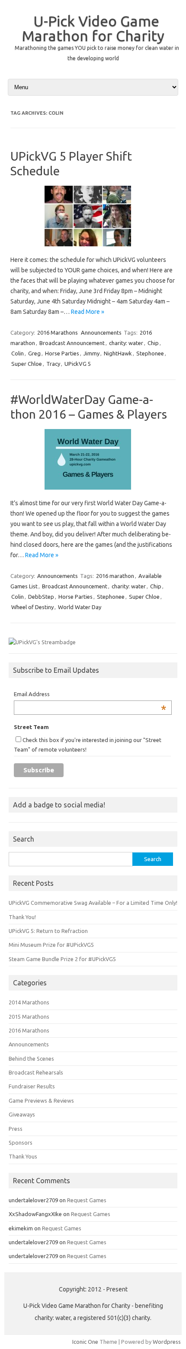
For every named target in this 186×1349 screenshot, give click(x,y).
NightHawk (118, 353)
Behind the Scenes (31, 1058)
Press (15, 1129)
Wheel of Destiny (32, 607)
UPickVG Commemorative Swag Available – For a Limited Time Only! (93, 903)
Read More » (87, 311)
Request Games (86, 1200)
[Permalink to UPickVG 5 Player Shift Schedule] (93, 249)
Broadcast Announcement (72, 343)
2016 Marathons (57, 332)
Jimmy (91, 353)
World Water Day (79, 607)
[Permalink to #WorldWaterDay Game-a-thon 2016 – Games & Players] (93, 492)
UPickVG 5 (77, 364)
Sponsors (20, 1142)
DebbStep (41, 597)
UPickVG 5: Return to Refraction (48, 931)
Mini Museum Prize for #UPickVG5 (51, 945)
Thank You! (22, 917)
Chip (153, 343)
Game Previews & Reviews (41, 1100)
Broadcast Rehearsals (36, 1072)
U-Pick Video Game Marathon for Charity (93, 28)
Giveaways (22, 1114)
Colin (17, 353)
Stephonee (150, 353)
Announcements (101, 332)
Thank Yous (23, 1156)
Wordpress (167, 1342)
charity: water (126, 343)
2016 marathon (115, 576)
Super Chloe (26, 364)
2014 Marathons (29, 1002)
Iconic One (85, 1342)
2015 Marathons (29, 1016)
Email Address (90, 695)
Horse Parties (62, 353)
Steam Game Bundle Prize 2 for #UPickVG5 (62, 959)
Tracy (53, 364)
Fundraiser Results (32, 1086)
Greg (34, 353)
